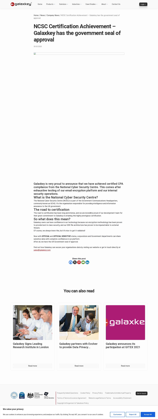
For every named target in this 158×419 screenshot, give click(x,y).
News (42, 15)
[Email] (83, 262)
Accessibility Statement (122, 398)
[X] (75, 262)
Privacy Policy (97, 393)
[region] (79, 412)
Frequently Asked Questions (67, 393)
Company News (53, 15)
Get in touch (141, 393)
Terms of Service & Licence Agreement (71, 398)
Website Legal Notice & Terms (100, 398)
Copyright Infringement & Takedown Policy (73, 403)
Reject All (132, 414)
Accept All (148, 414)
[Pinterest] (79, 262)
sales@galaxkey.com (42, 250)
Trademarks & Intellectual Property (118, 393)
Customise (117, 414)
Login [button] (143, 4)
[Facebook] (71, 262)
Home (36, 15)
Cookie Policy (85, 393)
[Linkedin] (87, 262)
